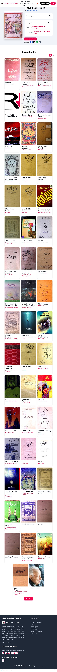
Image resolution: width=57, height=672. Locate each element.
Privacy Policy (35, 630)
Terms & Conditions (36, 631)
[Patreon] (17, 653)
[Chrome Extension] (37, 3)
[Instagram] (11, 653)
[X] (6, 653)
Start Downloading (30, 39)
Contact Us (25, 5)
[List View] (53, 55)
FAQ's (28, 3)
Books (21, 1)
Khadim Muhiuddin (32, 10)
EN (32, 3)
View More (28, 599)
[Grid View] (50, 55)
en (3, 660)
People (27, 1)
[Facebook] (3, 653)
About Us (23, 3)
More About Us (6, 642)
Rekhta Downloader (36, 622)
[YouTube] (9, 653)
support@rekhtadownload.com (15, 650)
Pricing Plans (34, 626)
